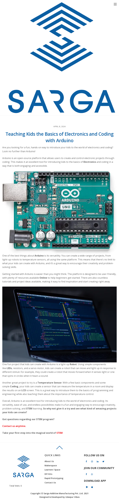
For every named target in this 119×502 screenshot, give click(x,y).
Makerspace (51, 465)
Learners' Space (52, 469)
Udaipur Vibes (72, 497)
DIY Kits (48, 474)
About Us (49, 461)
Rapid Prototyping (54, 478)
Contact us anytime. (14, 426)
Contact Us (50, 482)
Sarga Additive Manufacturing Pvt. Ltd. (63, 493)
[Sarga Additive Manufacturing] (61, 111)
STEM (59, 432)
